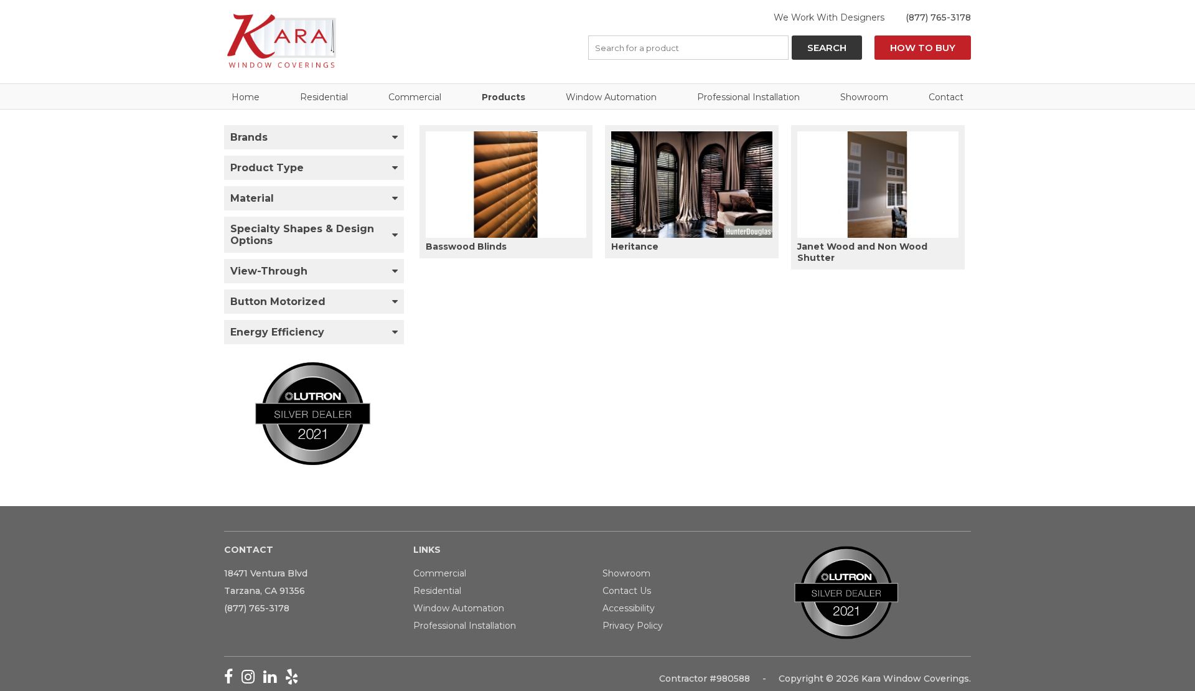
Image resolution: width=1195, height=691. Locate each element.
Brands (249, 137)
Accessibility (628, 608)
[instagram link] (252, 679)
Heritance (634, 246)
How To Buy (922, 48)
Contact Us (626, 590)
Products (503, 97)
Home (246, 97)
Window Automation (611, 97)
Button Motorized (278, 302)
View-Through (268, 271)
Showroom (864, 97)
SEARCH (826, 48)
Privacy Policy (632, 625)
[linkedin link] (274, 679)
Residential (324, 97)
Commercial (414, 97)
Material (252, 198)
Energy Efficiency (277, 332)
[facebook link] (232, 679)
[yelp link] (294, 679)
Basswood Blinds (466, 246)
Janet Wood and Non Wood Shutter (862, 252)
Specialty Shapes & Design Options (302, 235)
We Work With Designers (829, 17)
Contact (946, 97)
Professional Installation (748, 97)
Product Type (267, 168)
